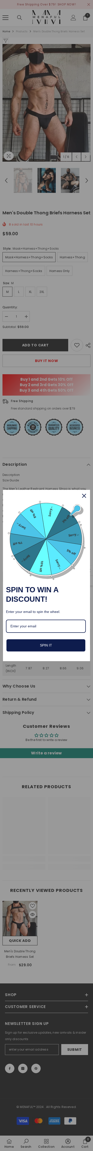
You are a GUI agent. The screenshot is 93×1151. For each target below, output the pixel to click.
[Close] (84, 496)
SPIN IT (46, 645)
